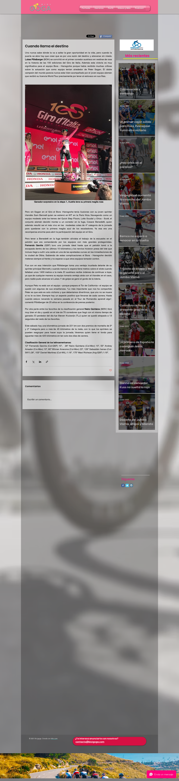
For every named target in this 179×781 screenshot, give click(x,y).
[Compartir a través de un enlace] (47, 361)
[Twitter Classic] (127, 485)
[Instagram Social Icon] (131, 485)
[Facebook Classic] (123, 485)
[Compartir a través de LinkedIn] (40, 361)
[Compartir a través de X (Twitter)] (33, 361)
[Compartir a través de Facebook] (26, 361)
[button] (99, 8)
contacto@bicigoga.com (90, 741)
